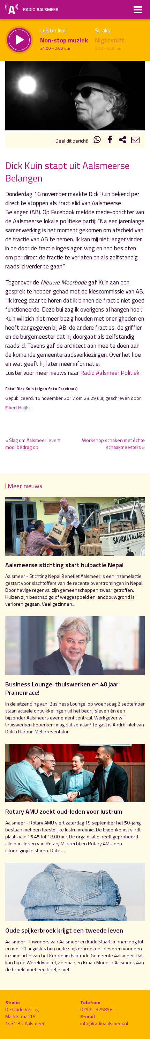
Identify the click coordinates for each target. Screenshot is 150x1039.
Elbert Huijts (17, 407)
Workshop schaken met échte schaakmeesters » (113, 443)
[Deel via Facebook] (110, 140)
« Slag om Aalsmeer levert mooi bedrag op (32, 443)
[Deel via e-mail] (135, 140)
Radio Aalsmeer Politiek (110, 372)
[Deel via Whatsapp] (97, 140)
